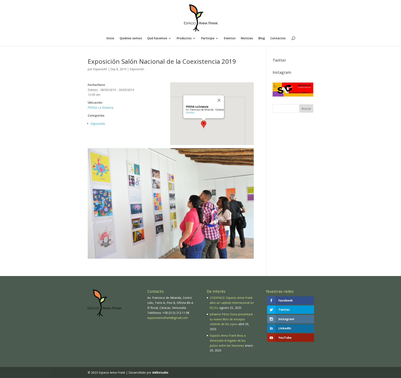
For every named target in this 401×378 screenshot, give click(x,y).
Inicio (110, 38)
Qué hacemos (157, 38)
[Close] (219, 100)
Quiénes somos (131, 38)
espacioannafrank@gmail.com (167, 318)
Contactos (278, 38)
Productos (184, 38)
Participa (207, 38)
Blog (261, 38)
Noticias (247, 38)
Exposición (137, 69)
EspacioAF (100, 69)
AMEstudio (160, 372)
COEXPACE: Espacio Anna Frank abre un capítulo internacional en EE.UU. (232, 303)
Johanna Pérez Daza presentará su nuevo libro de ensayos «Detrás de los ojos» (231, 319)
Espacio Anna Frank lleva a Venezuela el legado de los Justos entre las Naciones (228, 340)
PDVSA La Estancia (100, 107)
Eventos (229, 38)
